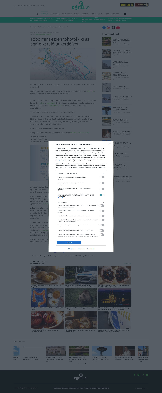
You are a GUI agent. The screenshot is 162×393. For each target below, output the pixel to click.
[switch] (102, 177)
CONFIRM (69, 242)
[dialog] (81, 196)
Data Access (81, 248)
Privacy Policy (90, 248)
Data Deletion (71, 248)
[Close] (110, 144)
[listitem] (81, 173)
